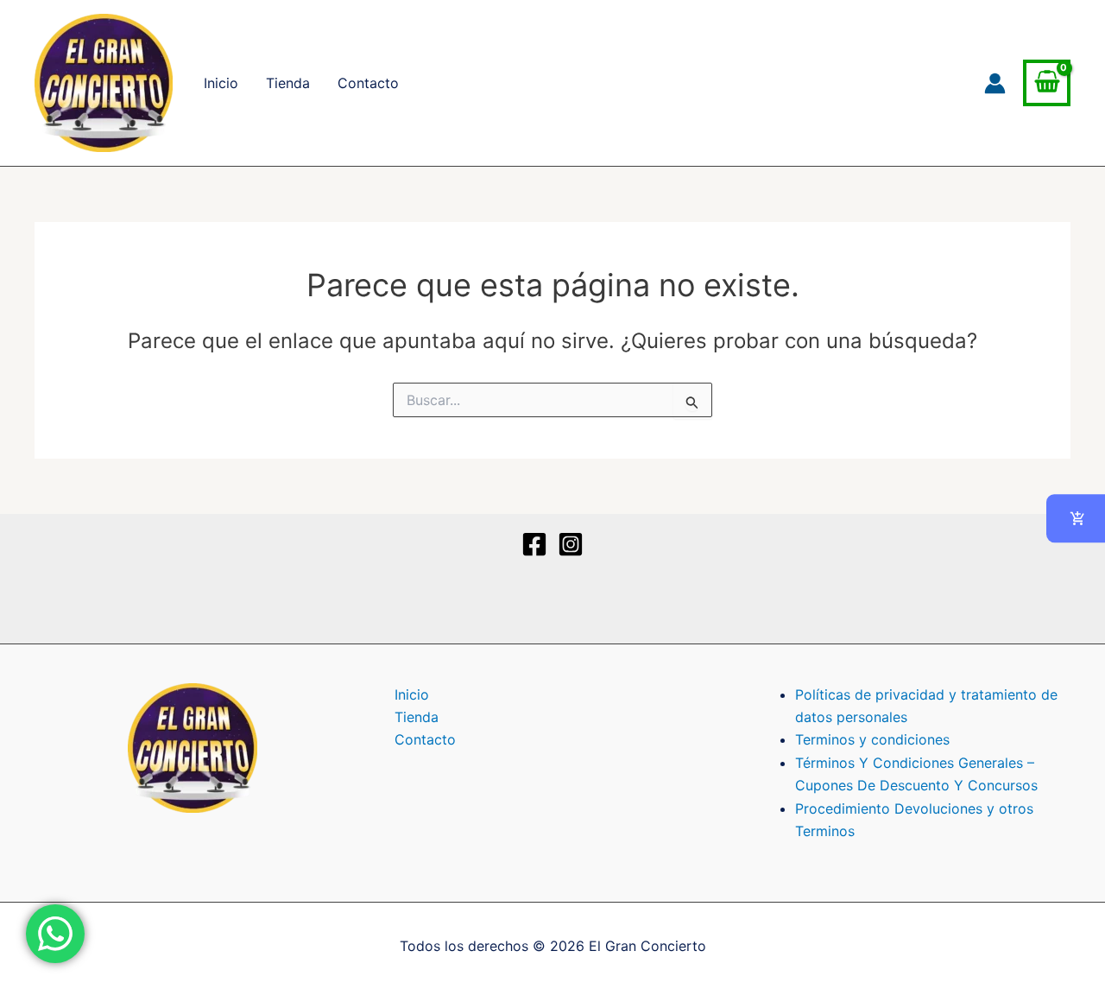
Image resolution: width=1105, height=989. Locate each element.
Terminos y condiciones (872, 739)
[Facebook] (534, 544)
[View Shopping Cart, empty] (1046, 83)
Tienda (288, 83)
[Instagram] (571, 544)
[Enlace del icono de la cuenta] (995, 83)
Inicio (221, 83)
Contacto (368, 83)
